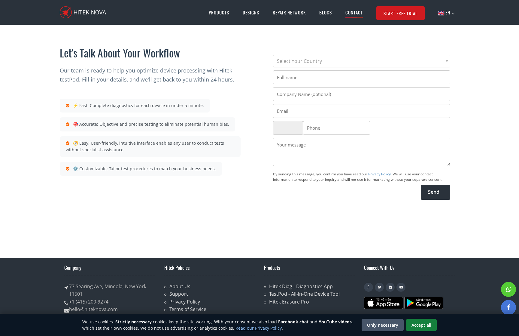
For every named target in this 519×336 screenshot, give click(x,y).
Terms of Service (187, 309)
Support (178, 294)
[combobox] (361, 61)
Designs (251, 12)
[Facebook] (508, 307)
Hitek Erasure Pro (289, 301)
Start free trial (400, 13)
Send (435, 192)
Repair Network (289, 12)
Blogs (325, 12)
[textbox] (361, 61)
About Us (179, 286)
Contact (354, 12)
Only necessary (382, 325)
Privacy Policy (379, 174)
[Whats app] (508, 289)
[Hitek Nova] (83, 12)
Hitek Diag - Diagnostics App (301, 286)
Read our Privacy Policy (258, 328)
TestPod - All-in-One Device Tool (304, 294)
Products (219, 12)
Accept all (421, 325)
